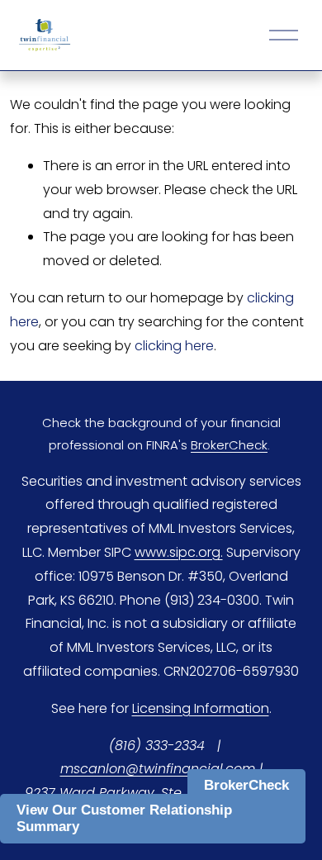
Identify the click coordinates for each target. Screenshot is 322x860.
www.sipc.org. (179, 552)
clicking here (174, 345)
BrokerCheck (246, 785)
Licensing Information (200, 708)
